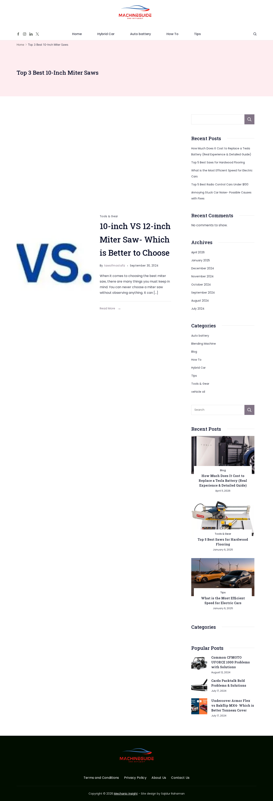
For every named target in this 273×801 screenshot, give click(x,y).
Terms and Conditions (101, 778)
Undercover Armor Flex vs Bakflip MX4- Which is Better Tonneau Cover (232, 705)
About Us (158, 778)
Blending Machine (203, 344)
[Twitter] (37, 34)
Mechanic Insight (126, 794)
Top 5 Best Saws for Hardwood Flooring (218, 162)
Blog (194, 352)
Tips (197, 34)
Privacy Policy (135, 778)
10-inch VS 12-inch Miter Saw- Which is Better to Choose (135, 239)
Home (77, 34)
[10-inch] (55, 262)
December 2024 (202, 268)
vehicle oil (198, 392)
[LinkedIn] (31, 34)
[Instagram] (24, 34)
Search (249, 119)
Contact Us (180, 778)
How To (172, 34)
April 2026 (198, 252)
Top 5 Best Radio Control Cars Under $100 (219, 184)
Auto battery (140, 34)
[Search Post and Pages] (254, 33)
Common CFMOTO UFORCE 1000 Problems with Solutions (230, 662)
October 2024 (201, 285)
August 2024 (200, 301)
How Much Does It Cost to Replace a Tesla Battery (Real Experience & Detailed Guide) (223, 480)
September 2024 (203, 293)
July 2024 (197, 309)
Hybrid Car (106, 34)
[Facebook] (18, 34)
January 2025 (200, 260)
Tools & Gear (109, 216)
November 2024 (202, 276)
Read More (107, 308)
